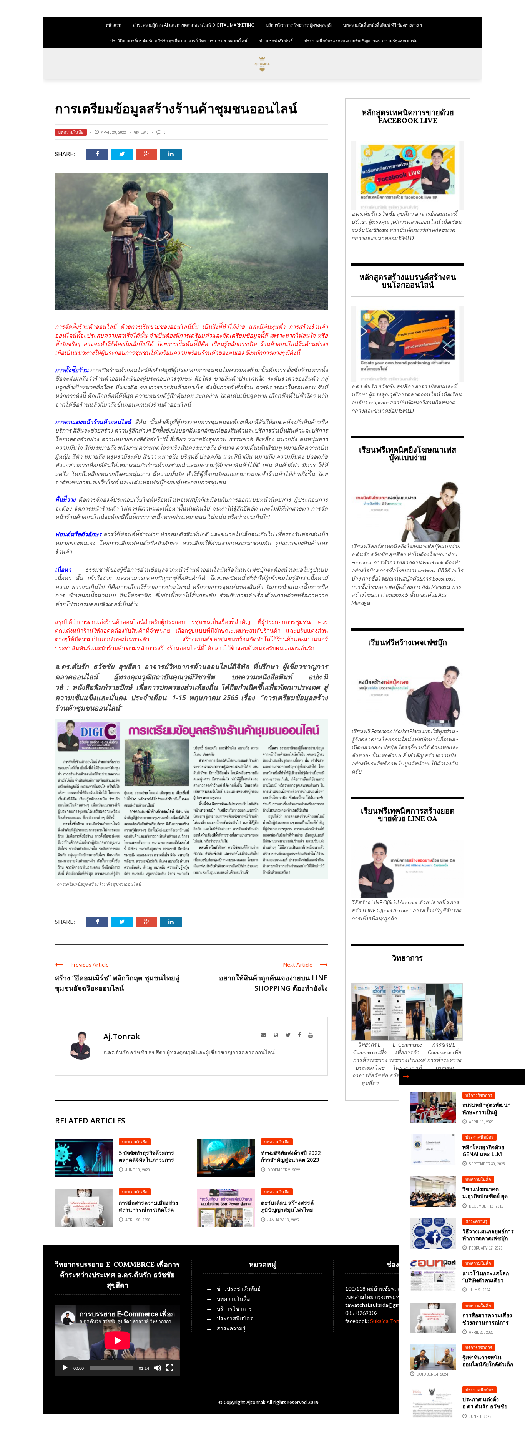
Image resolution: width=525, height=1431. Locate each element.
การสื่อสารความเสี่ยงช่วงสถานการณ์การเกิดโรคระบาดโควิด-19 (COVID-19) (149, 1213)
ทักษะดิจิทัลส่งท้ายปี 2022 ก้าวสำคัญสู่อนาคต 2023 (291, 1156)
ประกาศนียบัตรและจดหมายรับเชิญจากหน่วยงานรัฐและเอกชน (361, 40)
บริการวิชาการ (478, 1095)
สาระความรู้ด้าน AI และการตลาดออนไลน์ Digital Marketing (193, 25)
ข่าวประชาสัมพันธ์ (276, 40)
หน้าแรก (113, 25)
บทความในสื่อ (71, 132)
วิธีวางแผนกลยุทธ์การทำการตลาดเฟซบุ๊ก (488, 1235)
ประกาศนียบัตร (479, 1137)
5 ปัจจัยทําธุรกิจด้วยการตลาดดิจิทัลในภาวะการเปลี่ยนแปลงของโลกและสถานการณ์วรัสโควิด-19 (150, 1163)
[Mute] (157, 1368)
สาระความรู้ (476, 1221)
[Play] (65, 1368)
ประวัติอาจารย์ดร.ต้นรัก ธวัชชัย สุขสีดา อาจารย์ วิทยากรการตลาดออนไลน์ (179, 40)
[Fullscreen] (170, 1368)
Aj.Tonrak (121, 1036)
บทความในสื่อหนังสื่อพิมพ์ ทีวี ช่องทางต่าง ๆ (382, 25)
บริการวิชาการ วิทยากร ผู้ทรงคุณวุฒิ (299, 25)
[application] (117, 1340)
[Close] (406, 1077)
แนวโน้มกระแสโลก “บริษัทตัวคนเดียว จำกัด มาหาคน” (485, 1280)
